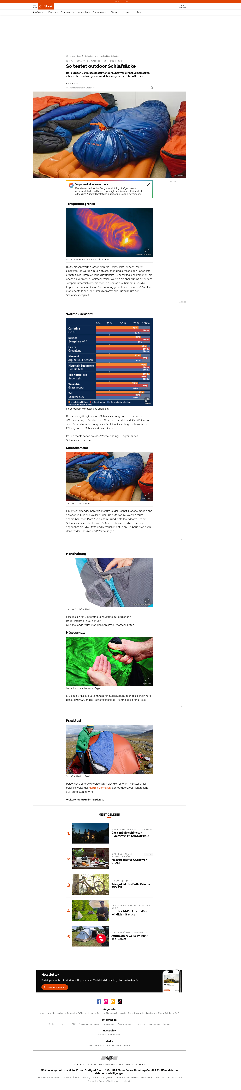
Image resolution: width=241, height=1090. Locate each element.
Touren (114, 12)
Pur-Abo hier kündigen (144, 1013)
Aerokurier (41, 1077)
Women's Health (123, 1081)
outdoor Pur (125, 1013)
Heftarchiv (102, 1035)
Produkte (125, 1)
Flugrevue (107, 1077)
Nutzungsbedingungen (89, 1024)
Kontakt (52, 1024)
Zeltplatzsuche (67, 12)
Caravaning (85, 1077)
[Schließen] (148, 184)
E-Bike (81, 1013)
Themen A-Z (111, 1013)
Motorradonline (162, 1077)
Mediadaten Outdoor (98, 1045)
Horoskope (127, 12)
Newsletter (44, 1013)
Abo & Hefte (115, 1035)
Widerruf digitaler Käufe (169, 1013)
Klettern (52, 12)
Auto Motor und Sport (59, 1077)
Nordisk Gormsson (100, 787)
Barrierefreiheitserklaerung (148, 1024)
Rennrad (71, 1013)
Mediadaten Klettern (120, 1045)
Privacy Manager (125, 1024)
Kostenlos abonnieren (55, 987)
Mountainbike (58, 1013)
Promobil (92, 1081)
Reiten (100, 1013)
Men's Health (146, 1077)
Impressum (64, 1024)
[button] (109, 135)
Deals (139, 12)
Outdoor (176, 1077)
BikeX (74, 1077)
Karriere (166, 1024)
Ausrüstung (38, 12)
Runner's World (106, 1081)
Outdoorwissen (99, 12)
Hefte (117, 1)
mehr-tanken (132, 1077)
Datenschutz (108, 1024)
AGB (74, 1024)
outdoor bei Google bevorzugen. (125, 194)
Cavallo (96, 1077)
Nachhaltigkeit (83, 12)
